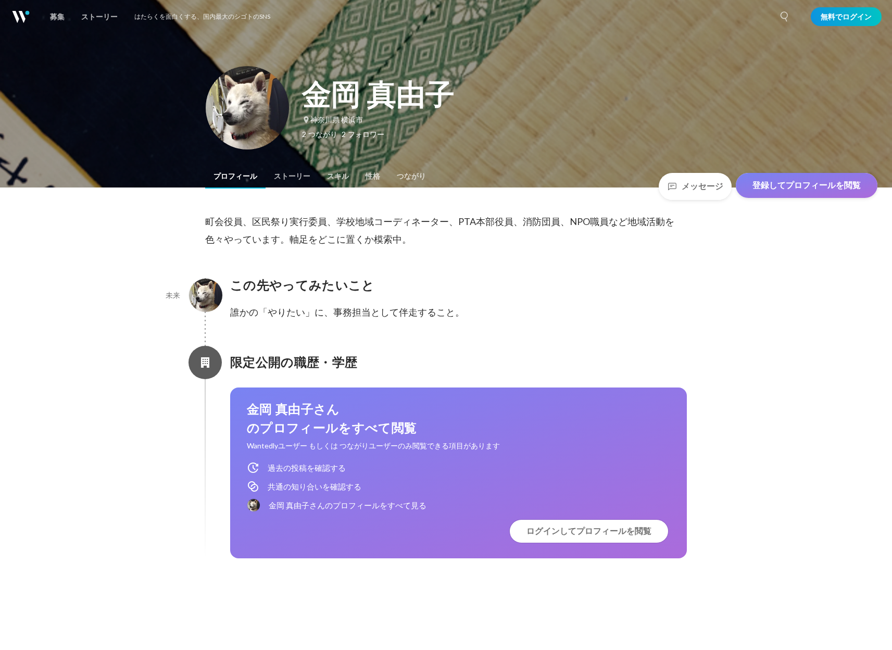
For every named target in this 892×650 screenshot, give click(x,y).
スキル (338, 176)
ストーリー (292, 176)
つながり (411, 176)
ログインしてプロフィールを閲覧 (588, 531)
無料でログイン (846, 16)
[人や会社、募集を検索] (784, 16)
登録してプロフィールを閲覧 (806, 185)
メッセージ (702, 186)
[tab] (235, 176)
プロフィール (235, 176)
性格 (373, 176)
